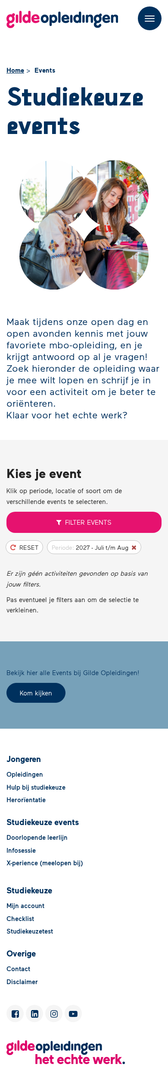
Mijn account (25, 905)
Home (15, 70)
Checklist (20, 918)
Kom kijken (36, 693)
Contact (18, 968)
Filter (88, 522)
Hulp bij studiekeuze (35, 787)
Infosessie (21, 850)
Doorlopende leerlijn (37, 837)
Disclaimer (22, 981)
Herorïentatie (26, 799)
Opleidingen (24, 774)
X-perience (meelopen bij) (44, 863)
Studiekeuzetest (29, 931)
